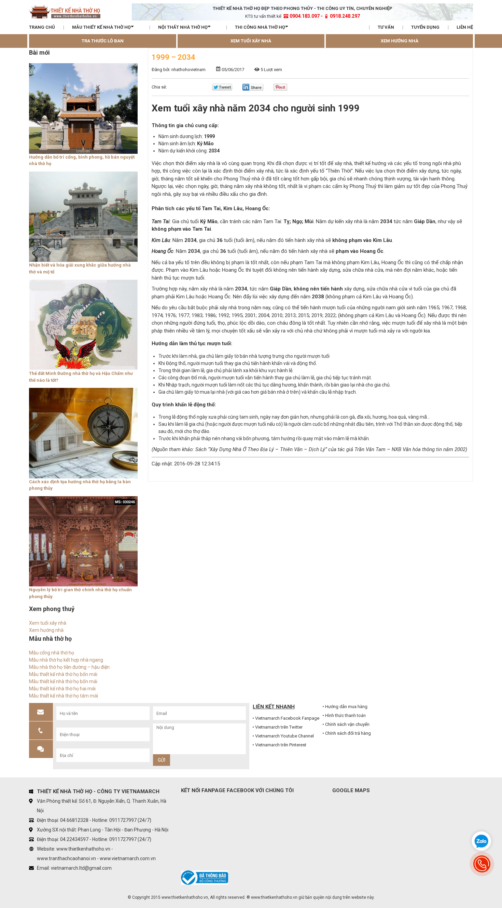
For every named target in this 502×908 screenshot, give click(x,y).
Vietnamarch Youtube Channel (284, 735)
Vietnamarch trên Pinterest (280, 744)
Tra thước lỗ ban (103, 40)
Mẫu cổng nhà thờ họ (51, 652)
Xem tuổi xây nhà (251, 40)
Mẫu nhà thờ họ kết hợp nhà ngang (66, 660)
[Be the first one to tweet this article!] (222, 89)
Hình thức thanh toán (345, 715)
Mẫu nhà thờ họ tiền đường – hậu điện (69, 667)
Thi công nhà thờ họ (260, 27)
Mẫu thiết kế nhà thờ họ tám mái (63, 696)
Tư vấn (386, 27)
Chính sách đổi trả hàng (348, 733)
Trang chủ (42, 27)
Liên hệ (465, 27)
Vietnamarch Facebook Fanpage (287, 718)
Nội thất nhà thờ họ (183, 27)
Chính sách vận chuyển (347, 724)
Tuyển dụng (425, 27)
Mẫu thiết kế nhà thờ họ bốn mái (63, 674)
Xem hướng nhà (399, 40)
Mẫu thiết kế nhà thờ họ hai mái (62, 688)
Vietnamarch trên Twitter (279, 727)
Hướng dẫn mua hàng (346, 706)
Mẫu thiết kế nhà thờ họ (101, 27)
